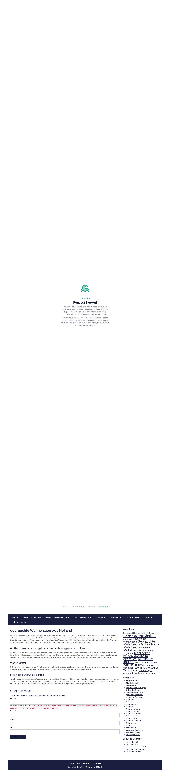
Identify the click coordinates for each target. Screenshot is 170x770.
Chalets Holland (132, 683)
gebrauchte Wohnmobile (134, 695)
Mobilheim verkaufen (133, 721)
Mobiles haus (131, 704)
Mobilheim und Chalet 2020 (136, 747)
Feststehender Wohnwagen (136, 688)
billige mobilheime (131, 633)
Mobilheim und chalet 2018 (136, 749)
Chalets (149, 636)
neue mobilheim (150, 662)
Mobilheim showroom (134, 752)
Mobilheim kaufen (138, 660)
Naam (13, 711)
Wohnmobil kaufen (133, 732)
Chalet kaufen (133, 636)
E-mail (13, 719)
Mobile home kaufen (133, 702)
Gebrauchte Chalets (133, 690)
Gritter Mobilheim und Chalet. (91, 767)
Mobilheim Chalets (133, 711)
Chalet (145, 633)
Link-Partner (97, 763)
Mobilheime (132, 650)
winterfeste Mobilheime (134, 730)
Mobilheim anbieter (133, 709)
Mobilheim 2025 (132, 744)
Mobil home (138, 662)
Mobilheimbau (131, 723)
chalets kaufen (127, 639)
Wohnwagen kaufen (145, 673)
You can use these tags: (64, 707)
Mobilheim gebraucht (135, 657)
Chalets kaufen (131, 685)
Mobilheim (131, 647)
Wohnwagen (130, 670)
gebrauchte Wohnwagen (134, 697)
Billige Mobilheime (132, 681)
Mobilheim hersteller (133, 713)
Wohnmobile (131, 664)
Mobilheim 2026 (132, 742)
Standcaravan (131, 728)
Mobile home (150, 644)
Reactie (13, 698)
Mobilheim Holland (132, 716)
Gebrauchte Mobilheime (139, 642)
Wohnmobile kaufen (147, 667)
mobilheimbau (144, 648)
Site (11, 727)
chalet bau (154, 633)
